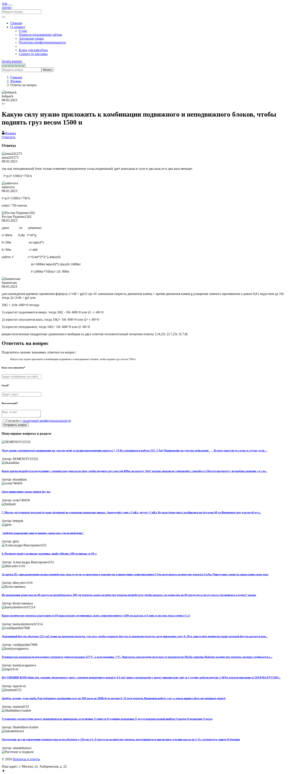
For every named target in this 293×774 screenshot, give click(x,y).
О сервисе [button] (17, 27)
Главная (16, 23)
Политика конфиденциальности (42, 42)
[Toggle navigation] (3, 17)
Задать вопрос (12, 61)
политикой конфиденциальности (47, 420)
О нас (23, 31)
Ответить (8, 137)
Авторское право (31, 38)
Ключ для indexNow (33, 50)
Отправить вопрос (15, 425)
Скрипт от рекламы (33, 54)
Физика (15, 81)
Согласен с (38, 420)
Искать (47, 69)
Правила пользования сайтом (40, 34)
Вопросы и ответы (26, 759)
